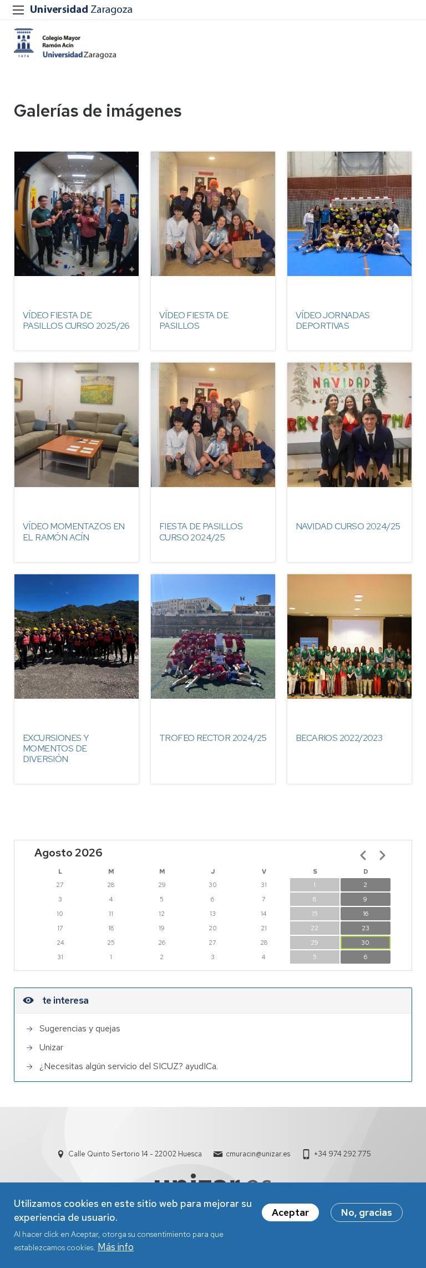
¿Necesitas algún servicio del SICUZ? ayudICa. (128, 1066)
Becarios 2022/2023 (339, 738)
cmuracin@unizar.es (258, 1154)
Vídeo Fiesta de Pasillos (193, 320)
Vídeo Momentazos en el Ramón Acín (74, 531)
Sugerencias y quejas (79, 1028)
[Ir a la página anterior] (363, 855)
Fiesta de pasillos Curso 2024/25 (200, 531)
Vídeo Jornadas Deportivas (333, 320)
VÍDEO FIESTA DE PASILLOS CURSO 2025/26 (76, 320)
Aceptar (290, 1212)
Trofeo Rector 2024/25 (212, 738)
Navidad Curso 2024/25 (348, 526)
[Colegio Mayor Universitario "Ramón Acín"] (65, 43)
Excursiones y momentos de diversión (56, 748)
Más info (116, 1247)
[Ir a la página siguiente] (382, 855)
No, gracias (366, 1212)
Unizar (51, 1047)
